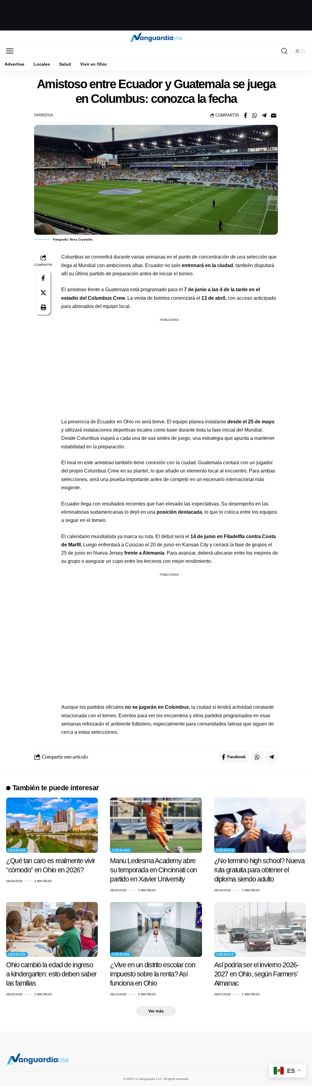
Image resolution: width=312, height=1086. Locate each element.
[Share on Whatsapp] (254, 115)
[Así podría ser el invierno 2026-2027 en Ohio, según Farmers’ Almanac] (260, 929)
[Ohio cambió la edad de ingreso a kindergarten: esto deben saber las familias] (52, 929)
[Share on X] (43, 292)
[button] (11, 51)
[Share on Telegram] (264, 115)
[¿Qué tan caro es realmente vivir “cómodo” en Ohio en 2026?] (52, 825)
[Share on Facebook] (245, 115)
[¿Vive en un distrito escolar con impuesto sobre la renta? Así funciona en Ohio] (156, 929)
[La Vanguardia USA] (156, 37)
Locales (17, 850)
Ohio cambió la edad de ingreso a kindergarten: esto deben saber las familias (51, 974)
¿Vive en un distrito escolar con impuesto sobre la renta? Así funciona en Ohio (152, 974)
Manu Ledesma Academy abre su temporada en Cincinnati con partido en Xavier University (153, 870)
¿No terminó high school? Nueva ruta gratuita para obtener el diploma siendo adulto (259, 870)
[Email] (273, 115)
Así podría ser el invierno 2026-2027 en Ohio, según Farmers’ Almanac (256, 974)
